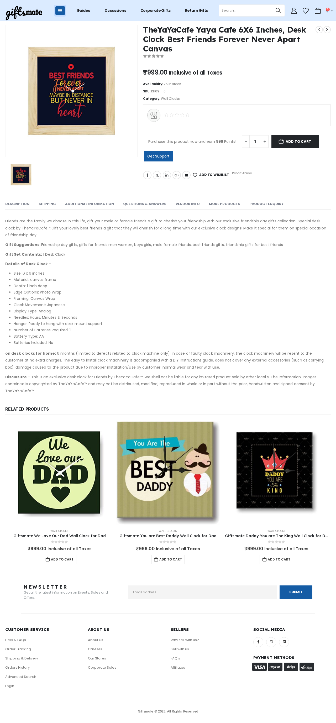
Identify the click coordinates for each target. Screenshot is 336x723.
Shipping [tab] (47, 203)
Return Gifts (196, 10)
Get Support (158, 156)
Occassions (115, 10)
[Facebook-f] (258, 642)
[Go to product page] (59, 472)
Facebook (147, 175)
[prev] (319, 29)
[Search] (278, 10)
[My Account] (293, 11)
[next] (327, 29)
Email (186, 175)
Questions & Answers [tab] (144, 203)
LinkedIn (167, 175)
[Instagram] (271, 642)
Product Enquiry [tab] (266, 203)
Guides (83, 10)
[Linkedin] (284, 642)
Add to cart (298, 141)
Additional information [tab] (89, 203)
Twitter (157, 175)
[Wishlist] (305, 11)
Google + (176, 175)
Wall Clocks (170, 98)
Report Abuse (241, 173)
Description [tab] (17, 203)
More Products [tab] (224, 203)
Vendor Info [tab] (188, 203)
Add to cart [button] (62, 559)
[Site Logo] (23, 13)
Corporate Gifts (155, 10)
